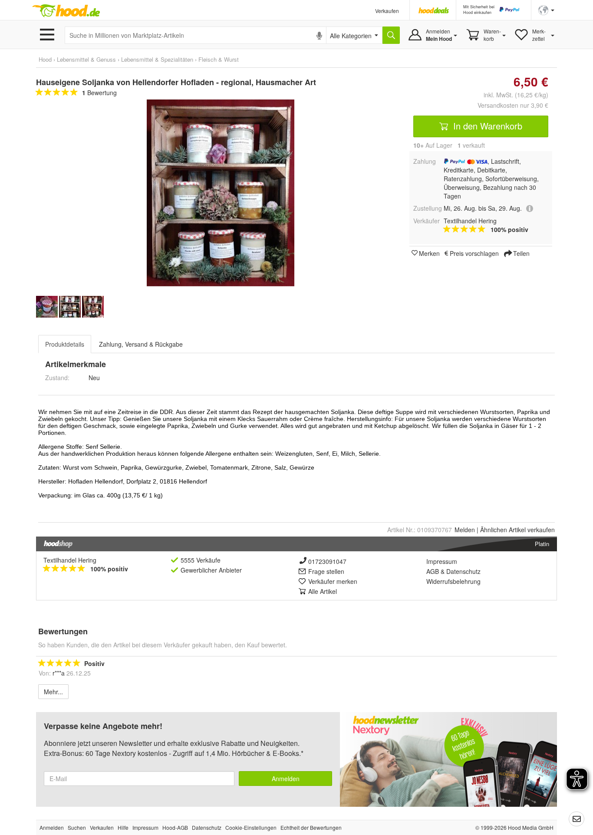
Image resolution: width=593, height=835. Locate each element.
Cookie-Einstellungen (251, 827)
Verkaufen (387, 10)
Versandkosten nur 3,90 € (513, 105)
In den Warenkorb (486, 125)
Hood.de (66, 10)
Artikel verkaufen (517, 529)
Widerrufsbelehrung (453, 581)
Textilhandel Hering (69, 560)
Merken (429, 253)
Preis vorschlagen (474, 253)
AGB (432, 571)
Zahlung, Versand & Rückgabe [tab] (141, 344)
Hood (45, 59)
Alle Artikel (322, 591)
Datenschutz (463, 571)
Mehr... (53, 691)
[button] (546, 9)
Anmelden (286, 778)
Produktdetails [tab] (64, 344)
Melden (465, 529)
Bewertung (99, 92)
